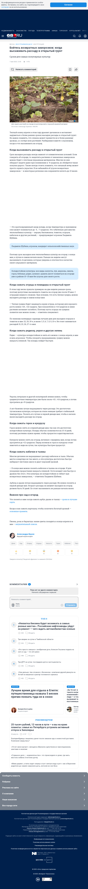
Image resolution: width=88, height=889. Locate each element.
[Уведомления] (79, 36)
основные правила (18, 511)
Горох (58, 543)
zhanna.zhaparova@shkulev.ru (36, 828)
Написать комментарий (26, 69)
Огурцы (38, 543)
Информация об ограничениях (44, 839)
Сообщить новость (11, 776)
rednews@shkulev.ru (54, 817)
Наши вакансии (9, 799)
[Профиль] (85, 36)
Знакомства (21, 31)
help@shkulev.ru (49, 822)
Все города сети (9, 805)
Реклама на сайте (10, 787)
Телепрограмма (43, 31)
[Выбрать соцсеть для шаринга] (76, 69)
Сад (21, 543)
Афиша (55, 31)
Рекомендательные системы (44, 845)
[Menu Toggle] (3, 36)
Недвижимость (7, 31)
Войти (18, 606)
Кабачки (67, 543)
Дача (13, 543)
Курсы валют (75, 31)
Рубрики (6, 782)
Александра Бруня (25, 534)
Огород (29, 543)
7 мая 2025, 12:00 (15, 62)
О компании (8, 793)
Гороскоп (63, 31)
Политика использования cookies (44, 842)
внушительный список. (26, 524)
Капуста (49, 543)
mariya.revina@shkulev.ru (37, 831)
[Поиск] (74, 36)
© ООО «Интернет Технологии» (44, 874)
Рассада (78, 543)
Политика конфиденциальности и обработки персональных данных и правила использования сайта (44, 849)
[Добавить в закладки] (70, 69)
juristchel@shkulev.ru (66, 819)
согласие (5, 7)
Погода (31, 31)
